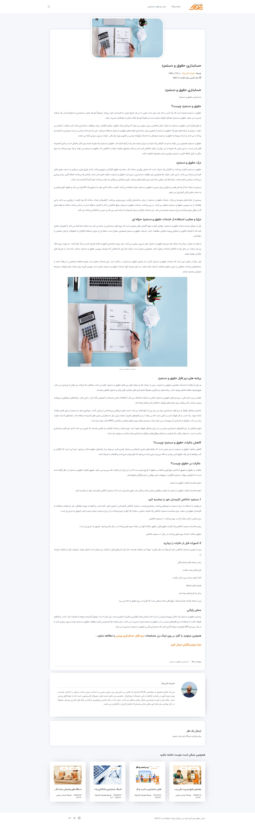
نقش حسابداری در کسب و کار (148, 789)
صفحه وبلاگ (176, 6)
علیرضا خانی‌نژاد (188, 73)
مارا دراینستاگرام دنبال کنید (186, 645)
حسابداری (194, 768)
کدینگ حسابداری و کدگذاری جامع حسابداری (108, 789)
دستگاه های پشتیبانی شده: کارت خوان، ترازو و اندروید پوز (68, 789)
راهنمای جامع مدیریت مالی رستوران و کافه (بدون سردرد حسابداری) (187, 789)
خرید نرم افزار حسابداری (157, 6)
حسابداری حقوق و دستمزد (179, 661)
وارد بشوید (177, 736)
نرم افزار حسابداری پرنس (130, 636)
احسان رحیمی (181, 795)
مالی (183, 768)
